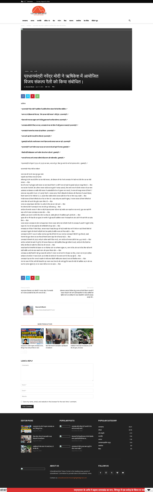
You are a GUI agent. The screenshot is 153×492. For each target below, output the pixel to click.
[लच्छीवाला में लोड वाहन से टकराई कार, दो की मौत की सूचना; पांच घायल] (82, 336)
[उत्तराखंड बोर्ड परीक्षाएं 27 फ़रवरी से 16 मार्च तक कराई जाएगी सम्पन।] (65, 429)
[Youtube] (123, 473)
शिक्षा (65, 21)
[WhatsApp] (37, 96)
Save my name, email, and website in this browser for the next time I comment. (50, 402)
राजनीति (39, 21)
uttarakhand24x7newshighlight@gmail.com (72, 478)
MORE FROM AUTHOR (45, 324)
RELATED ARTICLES (28, 324)
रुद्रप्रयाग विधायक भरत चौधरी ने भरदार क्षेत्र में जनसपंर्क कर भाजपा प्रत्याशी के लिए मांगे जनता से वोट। (37, 292)
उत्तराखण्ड (25, 21)
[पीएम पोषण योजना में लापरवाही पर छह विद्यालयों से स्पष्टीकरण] (57, 336)
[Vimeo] (117, 473)
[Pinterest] (32, 96)
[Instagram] (106, 473)
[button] (129, 21)
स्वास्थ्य (71, 21)
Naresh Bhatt (30, 87)
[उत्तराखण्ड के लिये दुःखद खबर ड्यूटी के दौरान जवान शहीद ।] (65, 449)
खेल (54, 21)
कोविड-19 (47, 21)
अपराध (32, 21)
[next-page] (25, 352)
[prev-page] (22, 352)
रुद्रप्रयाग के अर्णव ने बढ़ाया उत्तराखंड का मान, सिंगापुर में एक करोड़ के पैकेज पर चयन (97, 490)
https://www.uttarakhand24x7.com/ (45, 310)
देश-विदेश (86, 21)
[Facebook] (23, 96)
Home (23, 26)
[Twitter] (28, 96)
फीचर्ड (31, 71)
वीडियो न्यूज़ (95, 21)
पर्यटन (59, 21)
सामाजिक (78, 21)
